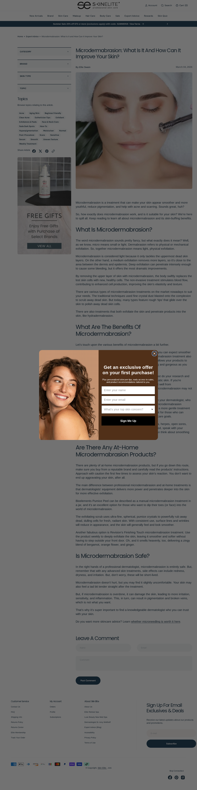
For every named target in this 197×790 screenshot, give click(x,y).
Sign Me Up (128, 420)
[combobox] (127, 409)
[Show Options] (152, 409)
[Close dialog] (154, 353)
